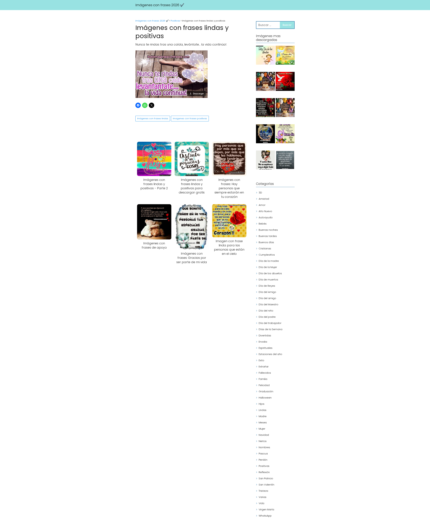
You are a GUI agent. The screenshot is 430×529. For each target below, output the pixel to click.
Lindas (262, 410)
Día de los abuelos (270, 273)
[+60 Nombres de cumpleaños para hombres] (265, 82)
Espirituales (265, 348)
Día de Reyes (267, 286)
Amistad (264, 199)
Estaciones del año (270, 354)
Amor (262, 205)
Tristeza (263, 491)
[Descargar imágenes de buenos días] (285, 56)
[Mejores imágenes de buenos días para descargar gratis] (285, 134)
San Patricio (266, 478)
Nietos (263, 441)
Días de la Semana (270, 329)
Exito (261, 360)
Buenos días (266, 242)
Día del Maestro (268, 304)
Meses (263, 422)
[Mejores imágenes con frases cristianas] (265, 160)
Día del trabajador (270, 323)
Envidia (263, 341)
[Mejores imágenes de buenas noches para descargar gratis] (285, 82)
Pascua (263, 453)
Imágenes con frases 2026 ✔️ (159, 5)
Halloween (265, 397)
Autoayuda (265, 217)
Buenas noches (268, 230)
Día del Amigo (267, 292)
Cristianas (265, 248)
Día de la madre (269, 261)
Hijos (261, 404)
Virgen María (266, 509)
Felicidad (264, 385)
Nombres (264, 447)
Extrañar (264, 366)
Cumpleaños (267, 254)
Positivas (264, 466)
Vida (261, 503)
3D (260, 192)
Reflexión (264, 472)
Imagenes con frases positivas (190, 118)
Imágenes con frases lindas (152, 118)
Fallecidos (265, 372)
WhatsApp (265, 515)
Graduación (266, 391)
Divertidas (265, 335)
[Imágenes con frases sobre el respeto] (285, 160)
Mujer (262, 428)
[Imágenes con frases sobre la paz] (265, 134)
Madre (263, 416)
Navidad (264, 435)
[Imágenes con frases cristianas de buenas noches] (265, 108)
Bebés (263, 223)
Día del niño (266, 310)
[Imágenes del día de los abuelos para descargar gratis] (265, 56)
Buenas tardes (268, 236)
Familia (263, 379)
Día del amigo (267, 298)
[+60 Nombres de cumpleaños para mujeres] (285, 108)
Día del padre (267, 317)
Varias (262, 497)
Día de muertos (268, 279)
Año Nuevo (265, 211)
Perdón (263, 459)
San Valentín (266, 484)
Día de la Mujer (268, 267)
